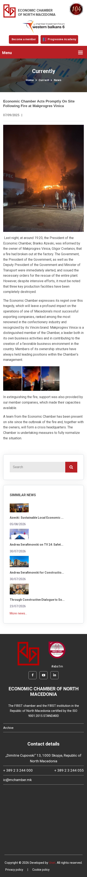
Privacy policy (14, 869)
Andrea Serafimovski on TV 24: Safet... (36, 544)
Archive (8, 728)
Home (30, 80)
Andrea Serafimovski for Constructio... (37, 572)
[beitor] (43, 27)
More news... (18, 613)
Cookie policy (41, 869)
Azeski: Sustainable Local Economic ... (37, 517)
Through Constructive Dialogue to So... (37, 599)
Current (44, 80)
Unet (52, 863)
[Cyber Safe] (57, 650)
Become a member (24, 39)
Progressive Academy (61, 39)
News (57, 80)
